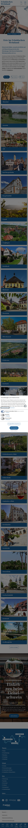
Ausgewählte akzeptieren (14, 423)
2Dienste (7, 416)
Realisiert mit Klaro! (14, 430)
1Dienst (7, 412)
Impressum (12, 407)
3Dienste (7, 419)
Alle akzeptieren (14, 428)
